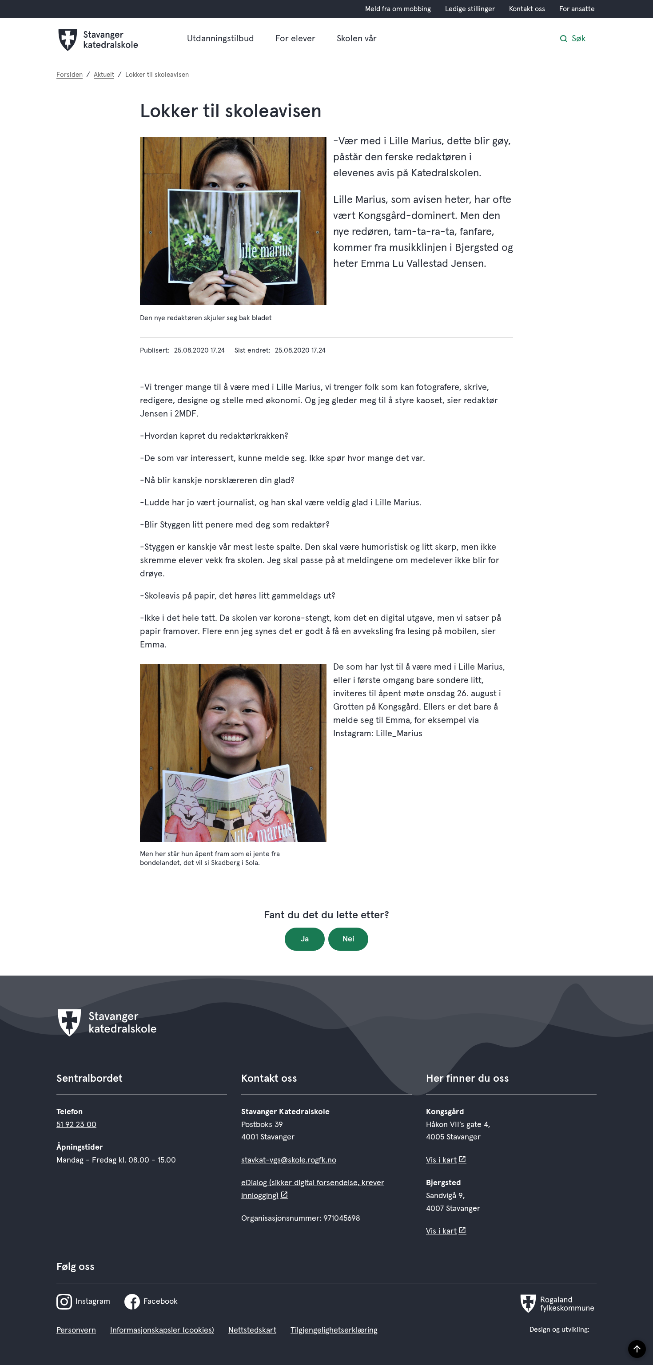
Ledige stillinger (470, 8)
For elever (295, 38)
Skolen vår (357, 38)
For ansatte (577, 8)
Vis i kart (441, 1160)
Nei (348, 939)
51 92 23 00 (76, 1125)
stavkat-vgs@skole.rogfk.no (288, 1160)
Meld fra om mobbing (398, 8)
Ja (305, 939)
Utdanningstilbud (220, 38)
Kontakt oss (527, 8)
